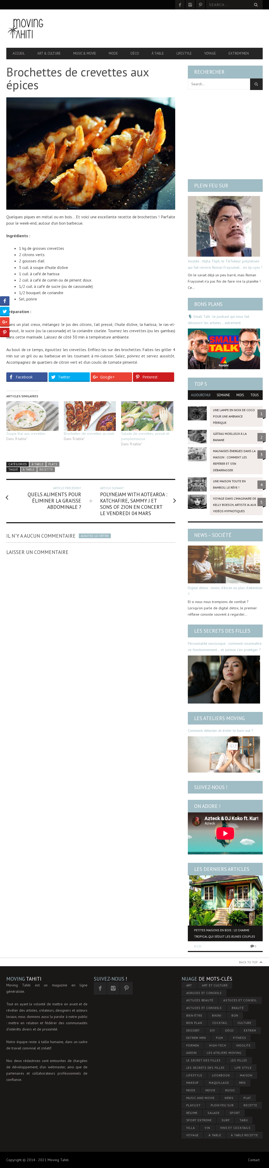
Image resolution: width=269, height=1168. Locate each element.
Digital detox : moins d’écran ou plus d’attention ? (225, 590)
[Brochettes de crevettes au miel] (90, 416)
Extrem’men (239, 53)
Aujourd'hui (200, 395)
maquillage (219, 1083)
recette (46, 469)
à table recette (244, 1135)
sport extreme (199, 1120)
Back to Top (248, 962)
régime (192, 1113)
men (242, 1083)
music (230, 1090)
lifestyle (194, 1075)
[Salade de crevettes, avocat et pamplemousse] (147, 416)
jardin (191, 1053)
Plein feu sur (211, 185)
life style (243, 1068)
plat (247, 1098)
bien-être (194, 1015)
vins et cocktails (235, 1128)
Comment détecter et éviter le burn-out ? (220, 730)
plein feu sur (222, 1105)
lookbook (221, 1075)
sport (235, 1113)
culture (244, 1023)
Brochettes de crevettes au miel (89, 433)
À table (158, 53)
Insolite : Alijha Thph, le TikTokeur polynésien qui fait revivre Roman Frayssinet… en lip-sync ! (225, 264)
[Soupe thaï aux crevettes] (32, 416)
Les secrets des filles (222, 631)
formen (192, 1045)
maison (246, 1075)
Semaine (223, 395)
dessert (193, 1030)
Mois (240, 395)
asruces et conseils (204, 993)
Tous (254, 395)
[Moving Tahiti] (44, 28)
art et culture (215, 985)
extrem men (196, 1038)
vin (207, 1128)
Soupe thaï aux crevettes (25, 433)
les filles (239, 1060)
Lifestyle (184, 53)
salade (214, 1113)
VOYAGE (192, 1135)
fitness (239, 1038)
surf (225, 1120)
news (229, 1098)
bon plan (194, 1023)
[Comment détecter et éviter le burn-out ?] (224, 754)
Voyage (210, 53)
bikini (216, 1015)
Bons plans (208, 304)
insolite (243, 1045)
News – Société (212, 535)
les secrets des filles (205, 1068)
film (219, 1038)
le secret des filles (203, 1060)
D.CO (197, 946)
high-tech (217, 1045)
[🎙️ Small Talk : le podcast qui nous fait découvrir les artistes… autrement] (224, 349)
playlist (193, 1105)
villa (190, 1128)
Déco (135, 53)
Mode (113, 53)
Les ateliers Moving (219, 718)
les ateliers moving (224, 1053)
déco (229, 1030)
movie (210, 1090)
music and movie (200, 1098)
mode (190, 1090)
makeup (192, 1083)
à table (29, 469)
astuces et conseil (240, 1000)
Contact (254, 1160)
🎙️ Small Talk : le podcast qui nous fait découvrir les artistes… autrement (218, 319)
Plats (52, 464)
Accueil (19, 53)
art (189, 985)
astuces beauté (200, 1000)
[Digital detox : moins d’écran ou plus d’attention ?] (224, 565)
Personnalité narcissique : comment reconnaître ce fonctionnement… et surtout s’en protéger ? (225, 646)
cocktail (219, 1023)
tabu (244, 1120)
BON (234, 1015)
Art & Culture (49, 53)
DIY (212, 1030)
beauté (238, 1008)
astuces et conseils (204, 1008)
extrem (250, 1030)
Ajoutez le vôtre (95, 536)
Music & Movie (84, 53)
